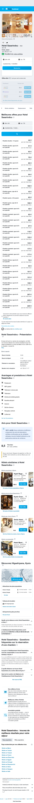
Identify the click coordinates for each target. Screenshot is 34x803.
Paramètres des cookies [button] (7, 326)
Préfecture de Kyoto (17, 799)
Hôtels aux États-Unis (8, 757)
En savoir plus (7, 319)
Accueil (1, 799)
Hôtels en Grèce (6, 766)
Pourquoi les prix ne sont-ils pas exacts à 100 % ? (15, 791)
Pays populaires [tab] (7, 740)
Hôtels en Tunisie (7, 750)
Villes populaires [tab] (19, 740)
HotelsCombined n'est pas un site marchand (15, 785)
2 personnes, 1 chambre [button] (10, 64)
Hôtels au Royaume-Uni (8, 764)
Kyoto (28, 799)
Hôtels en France (6, 755)
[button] (3, 9)
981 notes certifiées (17, 54)
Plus (2, 347)
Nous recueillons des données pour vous (14, 788)
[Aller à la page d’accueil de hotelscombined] (12, 9)
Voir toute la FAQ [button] (17, 679)
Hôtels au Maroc (6, 748)
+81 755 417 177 (7, 52)
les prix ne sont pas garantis (14, 779)
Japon (6, 799)
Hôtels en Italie (6, 771)
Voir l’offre (23, 484)
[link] (13, 488)
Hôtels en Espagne (7, 769)
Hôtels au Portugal (7, 762)
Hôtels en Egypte (6, 760)
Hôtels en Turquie (7, 753)
